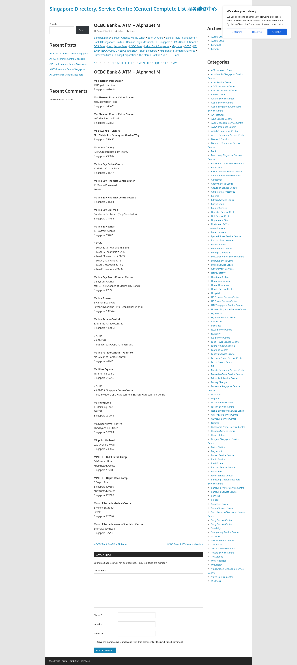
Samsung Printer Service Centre (227, 487)
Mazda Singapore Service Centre (228, 370)
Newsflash (216, 394)
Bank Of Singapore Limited (109, 42)
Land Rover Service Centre (225, 341)
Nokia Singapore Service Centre (227, 410)
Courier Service (219, 207)
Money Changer (219, 382)
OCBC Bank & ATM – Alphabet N (184, 544)
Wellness (216, 580)
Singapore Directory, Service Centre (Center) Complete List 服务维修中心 (133, 9)
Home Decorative (220, 285)
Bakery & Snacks (219, 139)
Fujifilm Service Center (222, 260)
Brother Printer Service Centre (226, 171)
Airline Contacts (219, 94)
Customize (237, 32)
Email (98, 624)
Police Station (218, 447)
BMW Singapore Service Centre (227, 163)
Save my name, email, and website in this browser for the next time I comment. (140, 641)
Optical (215, 422)
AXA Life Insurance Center (224, 131)
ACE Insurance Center (222, 70)
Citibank (191, 42)
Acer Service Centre (221, 82)
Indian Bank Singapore (156, 46)
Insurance (216, 325)
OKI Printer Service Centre (224, 414)
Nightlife (215, 398)
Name (98, 615)
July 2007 (216, 48)
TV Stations (217, 556)
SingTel (215, 499)
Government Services (222, 268)
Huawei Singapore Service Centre (228, 309)
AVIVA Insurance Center (223, 126)
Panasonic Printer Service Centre (228, 426)
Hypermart (216, 313)
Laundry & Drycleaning (223, 345)
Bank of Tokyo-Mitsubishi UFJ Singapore (148, 42)
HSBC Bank (135, 46)
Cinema (215, 195)
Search (53, 24)
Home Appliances (220, 281)
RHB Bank (165, 50)
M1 (212, 366)
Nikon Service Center (222, 402)
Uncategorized (218, 560)
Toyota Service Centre (222, 552)
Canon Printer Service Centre (226, 175)
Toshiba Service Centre (223, 548)
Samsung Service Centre (224, 491)
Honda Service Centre (222, 289)
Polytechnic (217, 451)
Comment (100, 570)
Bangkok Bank (102, 37)
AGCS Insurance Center (223, 86)
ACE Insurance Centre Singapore (66, 74)
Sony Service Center (221, 520)
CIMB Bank (179, 42)
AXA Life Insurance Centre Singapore (69, 53)
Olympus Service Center (223, 418)
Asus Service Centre (221, 118)
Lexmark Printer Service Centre (227, 358)
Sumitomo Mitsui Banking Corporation (115, 55)
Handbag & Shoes (220, 277)
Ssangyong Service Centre (225, 532)
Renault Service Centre (223, 467)
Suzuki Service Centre (222, 540)
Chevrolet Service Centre (224, 187)
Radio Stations (219, 459)
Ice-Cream (216, 321)
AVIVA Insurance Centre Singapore (67, 58)
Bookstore (216, 167)
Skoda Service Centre (222, 508)
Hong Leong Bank (117, 46)
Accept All (277, 32)
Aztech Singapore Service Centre (228, 135)
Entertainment (218, 232)
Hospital (215, 293)
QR (157, 63)
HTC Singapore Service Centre (227, 305)
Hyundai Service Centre (223, 317)
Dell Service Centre (221, 216)
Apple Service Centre (222, 102)
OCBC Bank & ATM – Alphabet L (112, 544)
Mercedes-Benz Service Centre (227, 374)
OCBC (187, 46)
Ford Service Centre (221, 248)
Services (215, 495)
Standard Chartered (184, 50)
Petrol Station (218, 435)
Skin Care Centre (219, 504)
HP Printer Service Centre (224, 301)
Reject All (257, 32)
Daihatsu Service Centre (223, 212)
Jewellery (215, 333)
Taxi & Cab (216, 544)
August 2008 (217, 40)
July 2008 (216, 44)
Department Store (220, 220)
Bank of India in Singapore (180, 37)
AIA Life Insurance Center (224, 90)
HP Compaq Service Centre (225, 297)
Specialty (216, 528)
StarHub (215, 536)
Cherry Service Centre (222, 183)
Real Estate (217, 463)
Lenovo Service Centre (223, 353)
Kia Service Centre (220, 337)
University (216, 564)
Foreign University (220, 252)
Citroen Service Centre (222, 199)
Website (98, 633)
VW (175, 63)
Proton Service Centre (222, 455)
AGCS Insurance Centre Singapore (67, 69)
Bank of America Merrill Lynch (128, 37)
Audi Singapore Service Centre (227, 122)
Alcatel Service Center (222, 98)
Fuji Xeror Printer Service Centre (227, 256)
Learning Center (219, 349)
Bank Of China (156, 37)
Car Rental (216, 179)
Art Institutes (217, 114)
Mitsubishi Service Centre (224, 378)
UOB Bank (173, 55)
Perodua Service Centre (223, 430)
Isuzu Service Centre (221, 329)
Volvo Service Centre (222, 576)
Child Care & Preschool (223, 191)
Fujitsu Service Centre (222, 264)
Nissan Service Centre (222, 406)
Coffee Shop (217, 203)
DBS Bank (99, 46)
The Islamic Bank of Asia (152, 55)
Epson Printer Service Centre (226, 236)
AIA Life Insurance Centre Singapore (68, 64)
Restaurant (216, 471)
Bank (132, 31)
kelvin (121, 31)
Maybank (177, 46)
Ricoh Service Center (222, 475)
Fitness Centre (218, 244)
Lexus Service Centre (222, 362)
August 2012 (217, 36)
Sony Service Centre (221, 524)
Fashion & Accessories (223, 240)
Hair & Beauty (218, 272)
